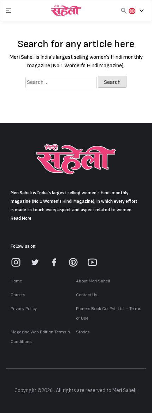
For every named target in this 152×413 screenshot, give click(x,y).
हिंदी (135, 22)
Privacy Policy (24, 308)
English (139, 34)
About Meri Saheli (93, 281)
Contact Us (87, 295)
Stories (83, 332)
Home (16, 281)
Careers (18, 295)
